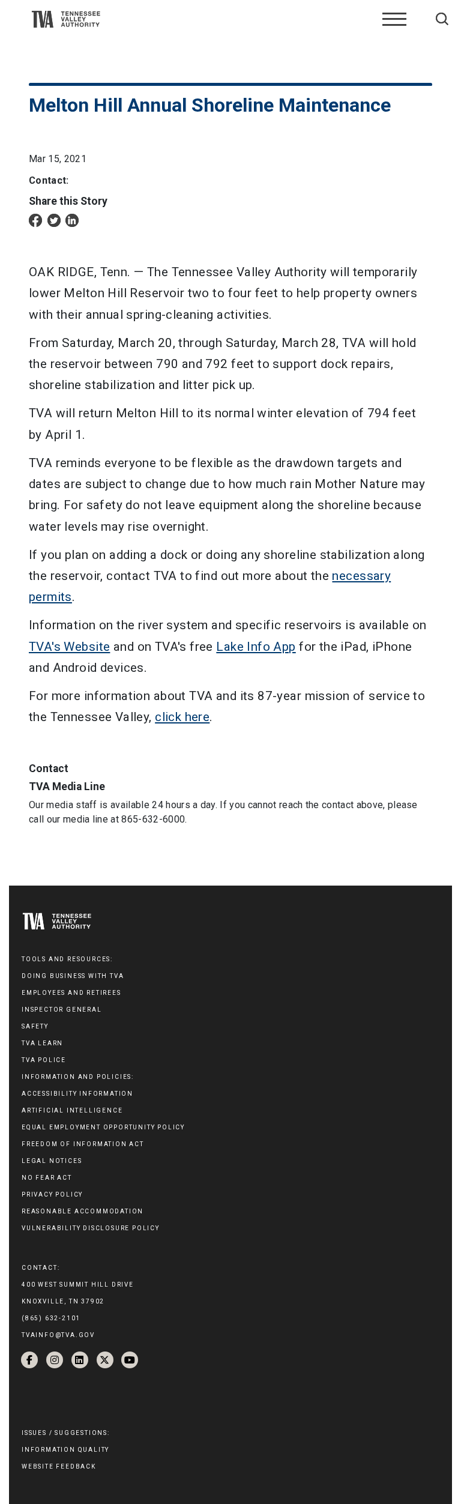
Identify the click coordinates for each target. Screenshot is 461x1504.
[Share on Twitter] (54, 219)
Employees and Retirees (71, 992)
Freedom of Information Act (83, 1144)
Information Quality (65, 1449)
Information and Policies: (78, 1077)
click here (182, 717)
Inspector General (62, 1009)
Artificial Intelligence (72, 1110)
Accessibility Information (77, 1093)
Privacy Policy (52, 1194)
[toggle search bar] (442, 19)
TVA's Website (69, 646)
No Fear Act (47, 1177)
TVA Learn (42, 1043)
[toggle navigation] (394, 19)
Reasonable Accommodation (82, 1211)
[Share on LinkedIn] (72, 219)
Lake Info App (255, 646)
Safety (35, 1026)
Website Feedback (59, 1466)
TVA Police (44, 1060)
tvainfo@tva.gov (58, 1335)
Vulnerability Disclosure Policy (91, 1228)
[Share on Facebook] (35, 219)
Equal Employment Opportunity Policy (103, 1127)
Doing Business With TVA (73, 976)
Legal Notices (52, 1161)
